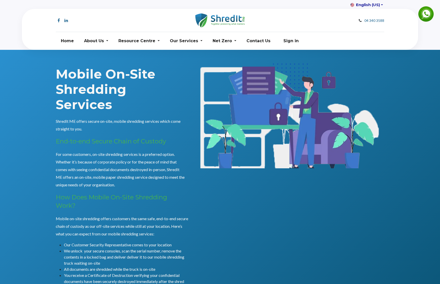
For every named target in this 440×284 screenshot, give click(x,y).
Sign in (291, 40)
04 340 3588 (374, 20)
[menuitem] (67, 41)
